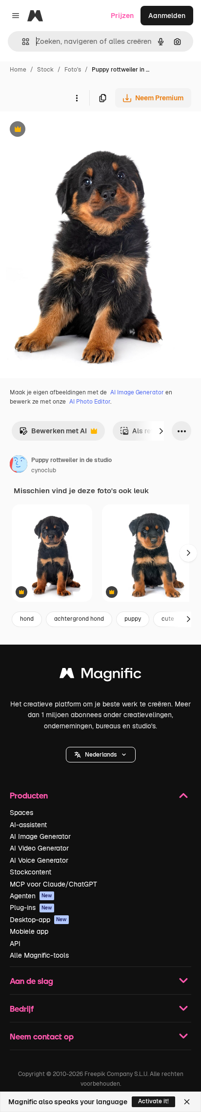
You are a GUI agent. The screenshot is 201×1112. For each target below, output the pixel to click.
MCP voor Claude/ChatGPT (53, 884)
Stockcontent (30, 872)
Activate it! (153, 1101)
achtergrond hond (79, 619)
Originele (64, 130)
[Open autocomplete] (21, 41)
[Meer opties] (76, 98)
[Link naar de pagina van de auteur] (18, 465)
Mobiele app (29, 931)
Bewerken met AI (53, 433)
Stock (45, 70)
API (15, 943)
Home (18, 70)
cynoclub (43, 470)
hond (27, 619)
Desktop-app (38, 919)
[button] (101, 754)
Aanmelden (166, 15)
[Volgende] (161, 431)
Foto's (72, 70)
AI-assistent (28, 824)
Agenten (31, 895)
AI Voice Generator (39, 860)
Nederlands (101, 755)
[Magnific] (100, 675)
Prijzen (122, 15)
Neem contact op (42, 1036)
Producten (29, 795)
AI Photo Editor (89, 402)
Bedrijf (22, 1008)
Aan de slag (31, 981)
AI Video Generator (39, 848)
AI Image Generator (137, 392)
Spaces (21, 812)
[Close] (187, 1102)
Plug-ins (31, 907)
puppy (132, 619)
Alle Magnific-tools (39, 955)
